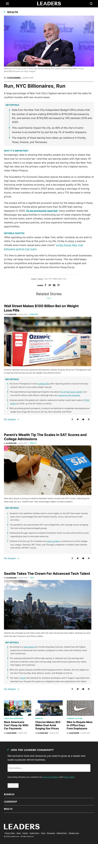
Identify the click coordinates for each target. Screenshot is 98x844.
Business (9, 794)
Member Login (74, 833)
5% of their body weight (71, 392)
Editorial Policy (62, 833)
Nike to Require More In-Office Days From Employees (80, 725)
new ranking (29, 647)
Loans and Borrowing (13, 718)
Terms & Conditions (51, 777)
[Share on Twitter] (50, 285)
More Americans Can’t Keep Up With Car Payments (16, 725)
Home (33, 279)
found (23, 678)
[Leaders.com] (49, 3)
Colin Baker (11, 733)
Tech (32, 578)
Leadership (10, 801)
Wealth (12, 12)
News (40, 279)
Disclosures (51, 833)
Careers (25, 833)
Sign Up (13, 785)
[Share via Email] (54, 285)
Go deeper (10, 419)
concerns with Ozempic (69, 395)
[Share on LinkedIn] (58, 285)
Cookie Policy (34, 833)
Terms (43, 833)
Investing (34, 314)
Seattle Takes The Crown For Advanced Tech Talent (47, 573)
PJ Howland (11, 314)
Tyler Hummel (14, 78)
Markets (39, 718)
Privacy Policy (69, 777)
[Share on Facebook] (45, 285)
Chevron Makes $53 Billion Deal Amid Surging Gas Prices (47, 725)
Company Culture (74, 718)
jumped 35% (43, 383)
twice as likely (53, 541)
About (19, 833)
